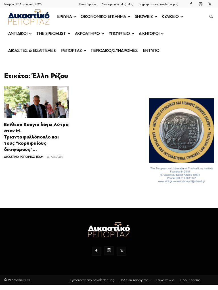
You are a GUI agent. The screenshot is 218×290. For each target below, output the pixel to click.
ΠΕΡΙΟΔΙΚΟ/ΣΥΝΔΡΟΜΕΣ (114, 50)
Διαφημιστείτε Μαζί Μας (117, 4)
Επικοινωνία (165, 280)
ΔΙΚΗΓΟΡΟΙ (149, 33)
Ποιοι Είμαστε (87, 4)
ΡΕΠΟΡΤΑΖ (71, 50)
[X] (210, 4)
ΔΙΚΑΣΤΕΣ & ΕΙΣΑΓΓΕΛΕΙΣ (32, 50)
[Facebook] (191, 4)
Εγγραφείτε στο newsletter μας (158, 4)
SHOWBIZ (144, 16)
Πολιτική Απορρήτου (135, 280)
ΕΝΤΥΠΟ (151, 50)
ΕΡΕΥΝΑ (64, 16)
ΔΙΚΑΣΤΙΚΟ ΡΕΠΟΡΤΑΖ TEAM (23, 157)
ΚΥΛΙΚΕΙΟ (170, 16)
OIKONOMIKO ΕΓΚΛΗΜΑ (103, 16)
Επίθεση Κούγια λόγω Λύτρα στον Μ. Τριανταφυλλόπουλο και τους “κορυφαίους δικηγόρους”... (36, 137)
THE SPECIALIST (51, 33)
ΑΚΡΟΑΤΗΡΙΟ (87, 33)
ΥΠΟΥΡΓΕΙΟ (119, 33)
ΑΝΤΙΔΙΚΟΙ (18, 33)
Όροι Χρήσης (190, 280)
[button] (211, 17)
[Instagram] (200, 4)
